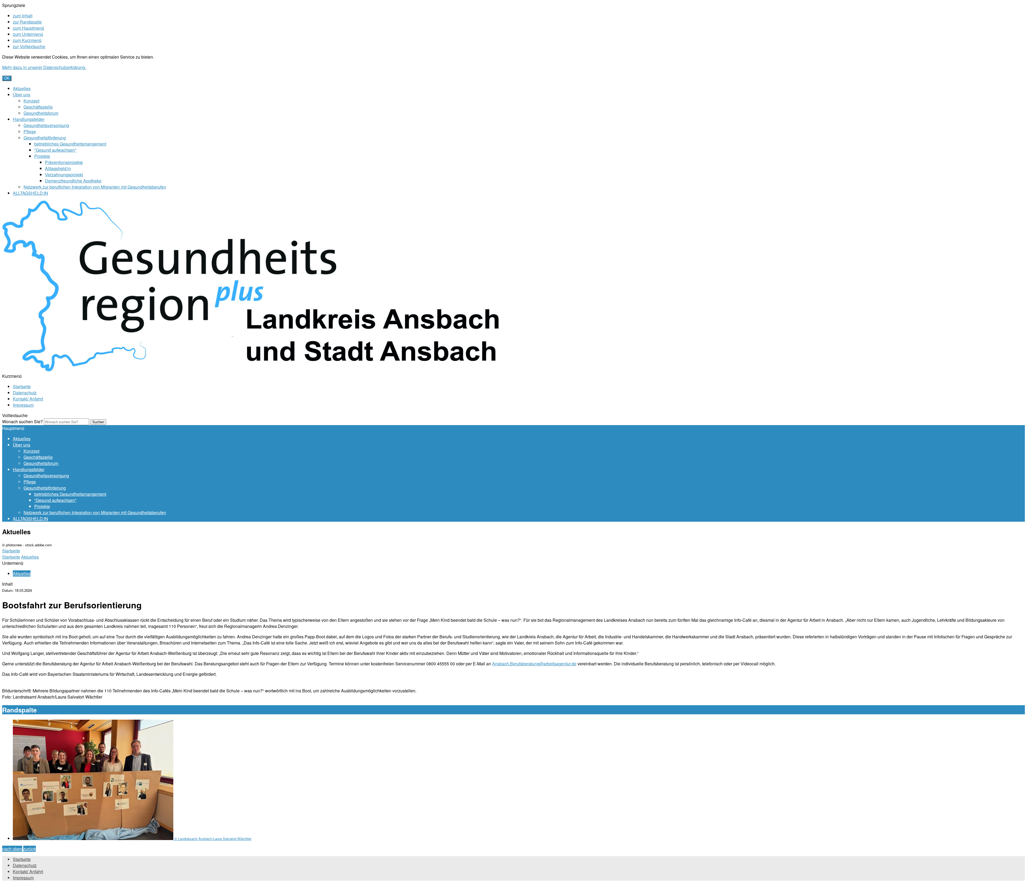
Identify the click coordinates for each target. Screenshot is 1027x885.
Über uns (21, 94)
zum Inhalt (22, 16)
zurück (29, 849)
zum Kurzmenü (27, 40)
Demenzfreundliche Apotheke (73, 181)
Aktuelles (21, 88)
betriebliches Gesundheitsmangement (70, 144)
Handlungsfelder (28, 119)
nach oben (12, 849)
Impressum (23, 405)
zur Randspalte (27, 22)
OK (6, 78)
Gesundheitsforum (41, 113)
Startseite (22, 386)
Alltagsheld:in (58, 168)
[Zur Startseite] (259, 370)
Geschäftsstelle (38, 107)
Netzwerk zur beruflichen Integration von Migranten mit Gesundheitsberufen (95, 187)
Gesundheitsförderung (45, 138)
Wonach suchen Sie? (22, 421)
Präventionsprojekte (64, 162)
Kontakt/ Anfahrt (28, 399)
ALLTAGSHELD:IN (30, 193)
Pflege (30, 131)
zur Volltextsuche (29, 46)
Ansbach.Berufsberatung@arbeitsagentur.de (534, 664)
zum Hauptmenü (28, 28)
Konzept (31, 101)
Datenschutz (25, 393)
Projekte (42, 156)
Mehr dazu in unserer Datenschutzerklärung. (44, 67)
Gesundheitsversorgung (46, 125)
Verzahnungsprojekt (64, 174)
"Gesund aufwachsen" (55, 150)
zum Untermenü (28, 34)
